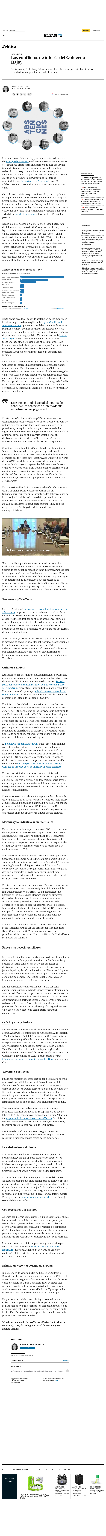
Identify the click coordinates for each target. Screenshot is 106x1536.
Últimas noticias (87, 174)
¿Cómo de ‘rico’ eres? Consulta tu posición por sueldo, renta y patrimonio (93, 231)
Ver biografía (25, 1348)
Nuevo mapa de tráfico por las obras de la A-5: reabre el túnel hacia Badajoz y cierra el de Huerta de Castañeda (91, 181)
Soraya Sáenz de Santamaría (35, 181)
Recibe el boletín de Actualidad (23, 1356)
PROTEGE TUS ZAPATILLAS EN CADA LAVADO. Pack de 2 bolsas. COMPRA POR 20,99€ (34, 1496)
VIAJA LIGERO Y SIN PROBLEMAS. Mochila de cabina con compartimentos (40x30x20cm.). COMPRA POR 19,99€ (79, 1491)
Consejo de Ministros (17, 161)
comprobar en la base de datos (37, 1197)
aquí (56, 1380)
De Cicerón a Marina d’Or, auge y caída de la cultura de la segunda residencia (92, 262)
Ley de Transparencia (26, 214)
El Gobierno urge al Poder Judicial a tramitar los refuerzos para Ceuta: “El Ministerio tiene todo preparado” (91, 191)
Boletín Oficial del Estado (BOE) (22, 743)
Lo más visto (85, 225)
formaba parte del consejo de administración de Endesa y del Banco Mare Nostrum (33, 684)
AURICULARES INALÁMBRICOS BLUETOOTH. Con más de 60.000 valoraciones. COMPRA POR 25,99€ (62, 1491)
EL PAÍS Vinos (69, 1470)
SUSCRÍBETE (86, 30)
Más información (16, 1382)
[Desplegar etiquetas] (67, 1370)
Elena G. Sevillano (20, 87)
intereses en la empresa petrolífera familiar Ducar (28, 1059)
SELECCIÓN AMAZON (20, 1470)
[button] (35, 537)
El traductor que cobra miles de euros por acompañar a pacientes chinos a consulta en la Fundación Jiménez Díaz (93, 270)
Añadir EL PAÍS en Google (61, 94)
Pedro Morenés (58, 1371)
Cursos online (43, 1470)
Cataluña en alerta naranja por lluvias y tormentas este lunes (92, 210)
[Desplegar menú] (4, 35)
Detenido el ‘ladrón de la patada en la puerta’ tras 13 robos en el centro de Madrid (92, 201)
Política (9, 46)
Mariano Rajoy (28, 1371)
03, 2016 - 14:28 (23, 89)
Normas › (66, 1360)
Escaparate (6, 1470)
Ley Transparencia (16, 1371)
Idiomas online (56, 1470)
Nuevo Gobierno (16, 54)
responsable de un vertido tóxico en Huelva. (29, 1118)
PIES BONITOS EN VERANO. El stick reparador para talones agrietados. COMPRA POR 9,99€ (97, 1490)
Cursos (33, 1470)
